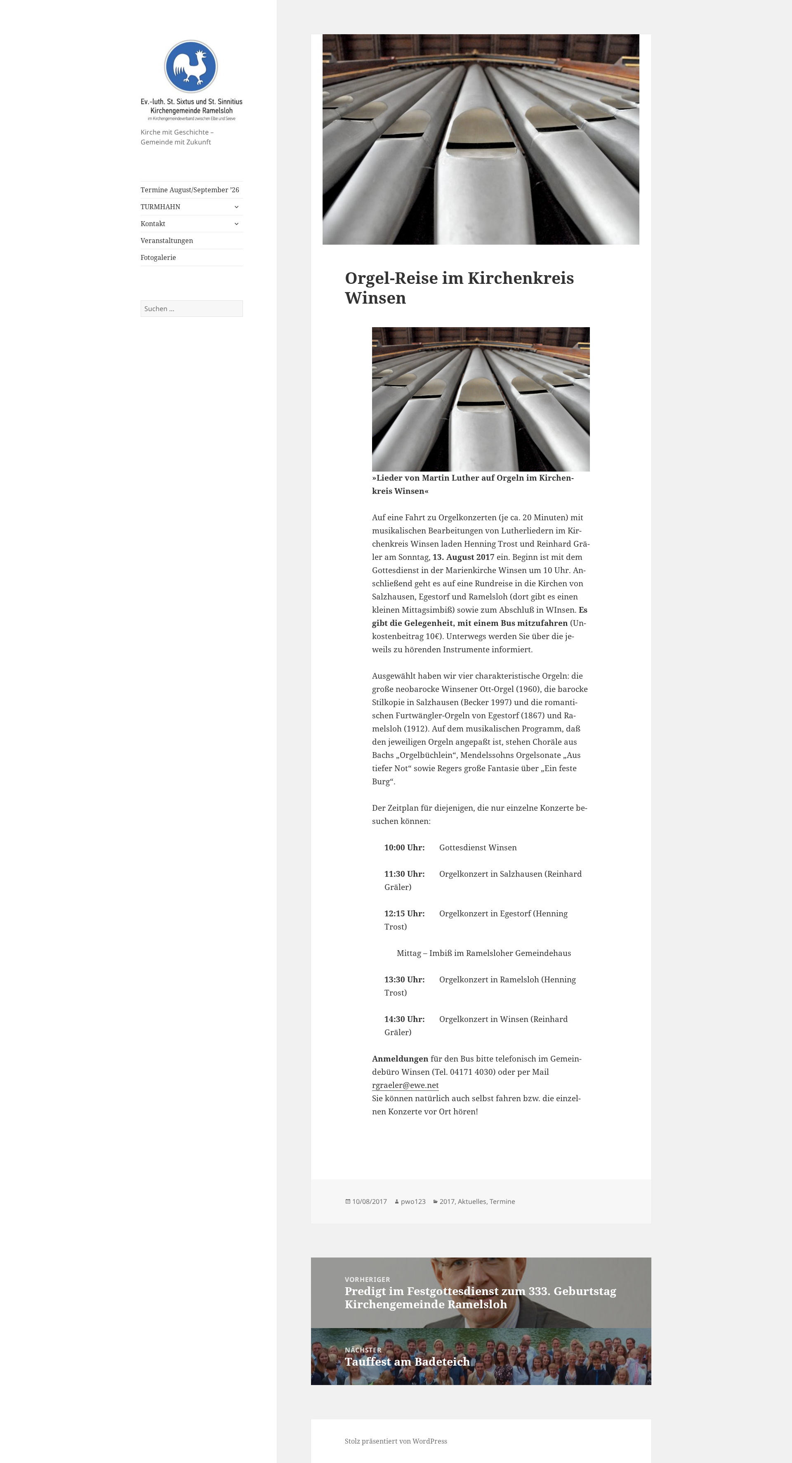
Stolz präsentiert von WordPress (396, 1441)
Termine (502, 1201)
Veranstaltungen (167, 240)
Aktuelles (472, 1201)
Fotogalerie (158, 257)
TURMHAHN (160, 206)
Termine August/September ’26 (190, 189)
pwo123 (413, 1201)
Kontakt (153, 223)
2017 (447, 1201)
